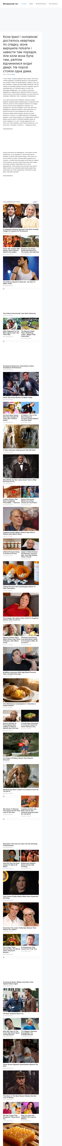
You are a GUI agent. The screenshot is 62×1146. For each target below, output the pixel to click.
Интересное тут (10, 4)
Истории (23, 3)
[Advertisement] (31, 19)
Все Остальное (53, 3)
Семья (31, 3)
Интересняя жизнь (41, 3)
